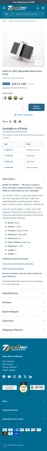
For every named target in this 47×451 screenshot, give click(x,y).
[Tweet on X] (10, 121)
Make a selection (36, 107)
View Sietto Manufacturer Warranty (17, 263)
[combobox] (23, 14)
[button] (43, 8)
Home (4, 21)
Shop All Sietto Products (13, 268)
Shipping (5, 88)
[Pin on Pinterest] (19, 121)
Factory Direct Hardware (16, 445)
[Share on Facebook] (15, 121)
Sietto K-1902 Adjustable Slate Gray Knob (22, 21)
